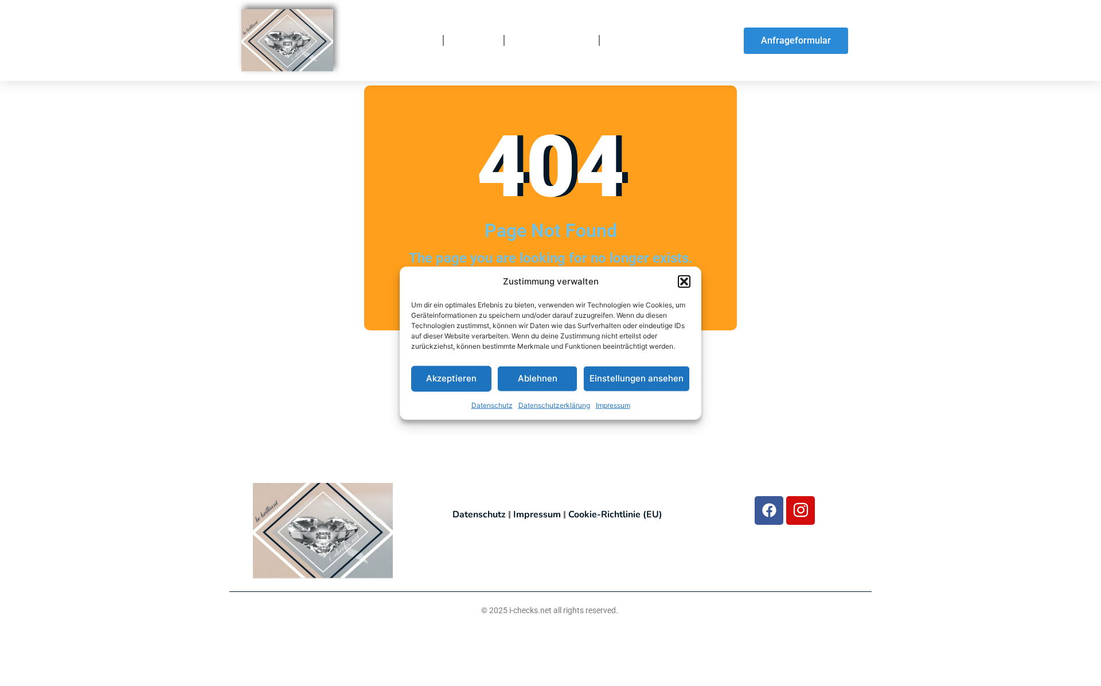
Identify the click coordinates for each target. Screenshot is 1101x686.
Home (420, 41)
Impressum (613, 404)
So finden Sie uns (650, 41)
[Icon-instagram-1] (800, 510)
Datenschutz (492, 404)
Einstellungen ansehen (636, 378)
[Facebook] (769, 510)
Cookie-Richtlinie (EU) (615, 514)
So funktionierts (552, 41)
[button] (684, 281)
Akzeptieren (451, 378)
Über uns (473, 41)
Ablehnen (537, 378)
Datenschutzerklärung (554, 404)
